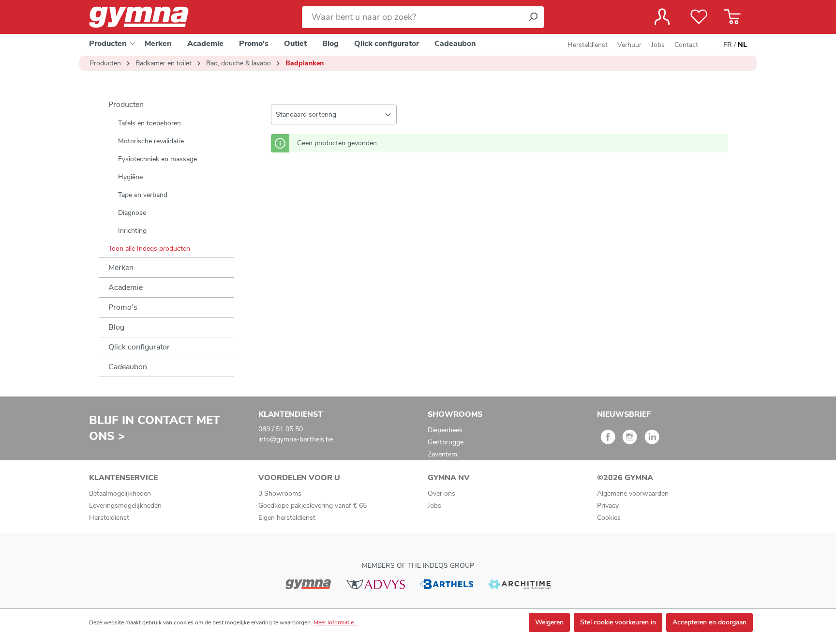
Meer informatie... (336, 622)
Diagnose (132, 212)
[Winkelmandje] (732, 17)
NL (742, 44)
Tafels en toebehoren (149, 123)
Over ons (441, 493)
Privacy (608, 505)
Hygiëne (130, 177)
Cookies (609, 517)
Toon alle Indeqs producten (149, 248)
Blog (116, 327)
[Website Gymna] (308, 583)
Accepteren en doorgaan (709, 622)
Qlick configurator (139, 347)
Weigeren (549, 622)
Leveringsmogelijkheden (125, 505)
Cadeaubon (127, 367)
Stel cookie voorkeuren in (618, 622)
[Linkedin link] (652, 440)
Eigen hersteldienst (286, 517)
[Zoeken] (533, 17)
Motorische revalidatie (151, 141)
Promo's (122, 307)
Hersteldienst (587, 44)
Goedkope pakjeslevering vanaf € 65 (312, 505)
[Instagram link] (630, 440)
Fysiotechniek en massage (157, 159)
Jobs (658, 44)
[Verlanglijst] (699, 17)
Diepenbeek (445, 430)
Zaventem (442, 454)
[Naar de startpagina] (147, 17)
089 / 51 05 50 (280, 429)
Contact (686, 44)
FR (727, 44)
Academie (125, 287)
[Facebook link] (608, 440)
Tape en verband (142, 194)
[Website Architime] (520, 583)
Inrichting (132, 230)
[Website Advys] (375, 583)
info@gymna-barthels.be (295, 439)
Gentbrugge (445, 442)
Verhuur (629, 44)
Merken (121, 267)
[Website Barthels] (446, 583)
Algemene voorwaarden (633, 493)
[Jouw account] (662, 17)
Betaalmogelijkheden (120, 493)
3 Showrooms (279, 493)
